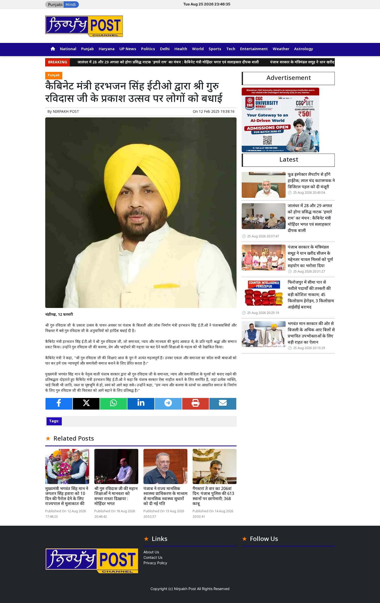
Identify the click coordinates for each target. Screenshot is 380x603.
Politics (148, 49)
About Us (151, 552)
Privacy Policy (155, 563)
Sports (215, 49)
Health (180, 49)
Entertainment (254, 49)
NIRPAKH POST (66, 111)
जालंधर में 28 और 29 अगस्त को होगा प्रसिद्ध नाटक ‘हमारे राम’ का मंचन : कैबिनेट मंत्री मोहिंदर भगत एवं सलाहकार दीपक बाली (149, 62)
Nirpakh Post (185, 588)
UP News (127, 49)
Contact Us (152, 557)
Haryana (107, 49)
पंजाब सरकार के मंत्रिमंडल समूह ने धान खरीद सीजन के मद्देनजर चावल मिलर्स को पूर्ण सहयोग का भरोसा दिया (310, 257)
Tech (230, 49)
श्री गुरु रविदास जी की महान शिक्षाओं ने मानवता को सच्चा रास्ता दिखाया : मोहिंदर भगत (116, 496)
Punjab (87, 49)
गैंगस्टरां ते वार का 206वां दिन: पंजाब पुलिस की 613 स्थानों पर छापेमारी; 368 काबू (213, 496)
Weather (281, 49)
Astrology (303, 49)
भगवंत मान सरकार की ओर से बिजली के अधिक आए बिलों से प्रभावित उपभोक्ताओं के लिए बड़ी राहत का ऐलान (311, 333)
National (68, 49)
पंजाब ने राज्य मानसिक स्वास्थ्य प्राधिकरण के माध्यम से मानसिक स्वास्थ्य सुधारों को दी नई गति (165, 496)
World (198, 49)
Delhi (165, 49)
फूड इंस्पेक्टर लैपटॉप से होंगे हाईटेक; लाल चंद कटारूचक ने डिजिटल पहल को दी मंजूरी (311, 181)
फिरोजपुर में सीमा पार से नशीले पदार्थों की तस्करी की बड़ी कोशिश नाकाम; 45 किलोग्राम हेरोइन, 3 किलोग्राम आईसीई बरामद (311, 295)
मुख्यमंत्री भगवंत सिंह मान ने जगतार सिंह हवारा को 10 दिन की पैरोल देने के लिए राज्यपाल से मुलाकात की (66, 496)
